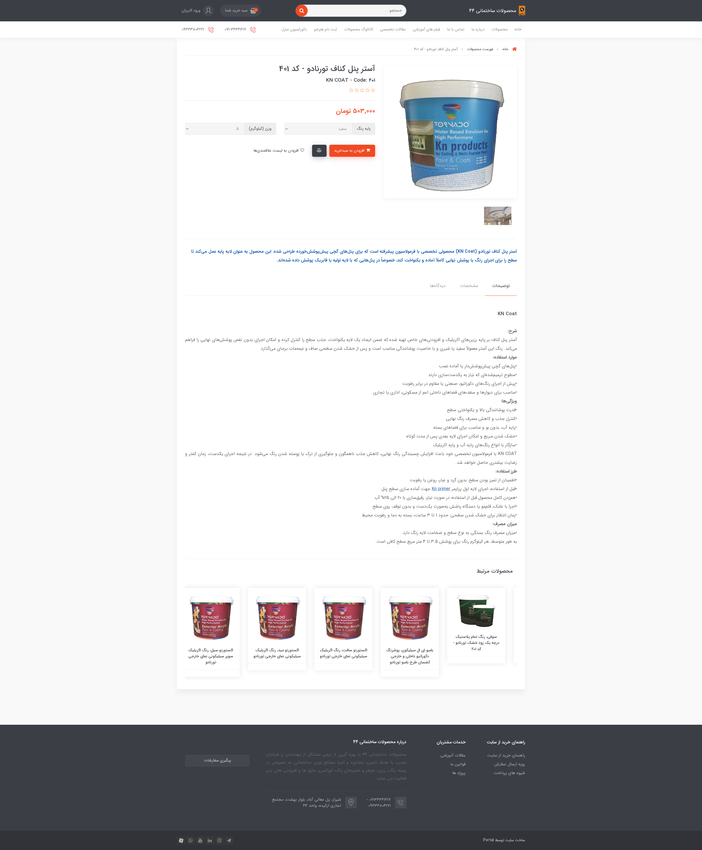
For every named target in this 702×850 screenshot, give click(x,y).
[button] (240, 11)
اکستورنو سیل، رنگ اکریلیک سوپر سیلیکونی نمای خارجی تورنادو (218, 656)
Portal (488, 840)
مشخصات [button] (469, 285)
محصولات (500, 29)
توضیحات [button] (501, 285)
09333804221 (193, 29)
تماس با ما (455, 29)
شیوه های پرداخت (509, 773)
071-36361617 (236, 29)
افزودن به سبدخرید (350, 150)
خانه (518, 29)
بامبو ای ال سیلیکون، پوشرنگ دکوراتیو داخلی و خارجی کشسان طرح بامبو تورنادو (417, 656)
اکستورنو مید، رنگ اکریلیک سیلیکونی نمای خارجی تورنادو (284, 653)
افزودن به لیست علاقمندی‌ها (276, 150)
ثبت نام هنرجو (325, 29)
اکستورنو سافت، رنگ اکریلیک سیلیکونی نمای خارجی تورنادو (351, 653)
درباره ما (478, 29)
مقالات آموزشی (453, 755)
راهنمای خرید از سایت (506, 755)
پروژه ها (459, 773)
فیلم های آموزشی (426, 29)
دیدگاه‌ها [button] (438, 285)
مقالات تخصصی (393, 29)
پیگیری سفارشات (217, 760)
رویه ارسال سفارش (509, 764)
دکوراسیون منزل (294, 29)
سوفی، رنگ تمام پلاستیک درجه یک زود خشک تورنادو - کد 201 (483, 643)
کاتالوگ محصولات (358, 29)
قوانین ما (458, 764)
